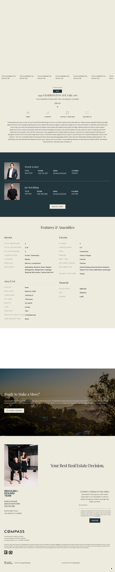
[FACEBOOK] (95, 562)
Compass (57, 544)
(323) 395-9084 (42, 194)
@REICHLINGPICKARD (12, 504)
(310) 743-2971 (43, 173)
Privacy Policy (97, 516)
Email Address (83, 505)
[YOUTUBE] (109, 562)
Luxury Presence (25, 563)
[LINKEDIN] (104, 562)
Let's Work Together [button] (14, 410)
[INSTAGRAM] (100, 562)
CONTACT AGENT (57, 206)
